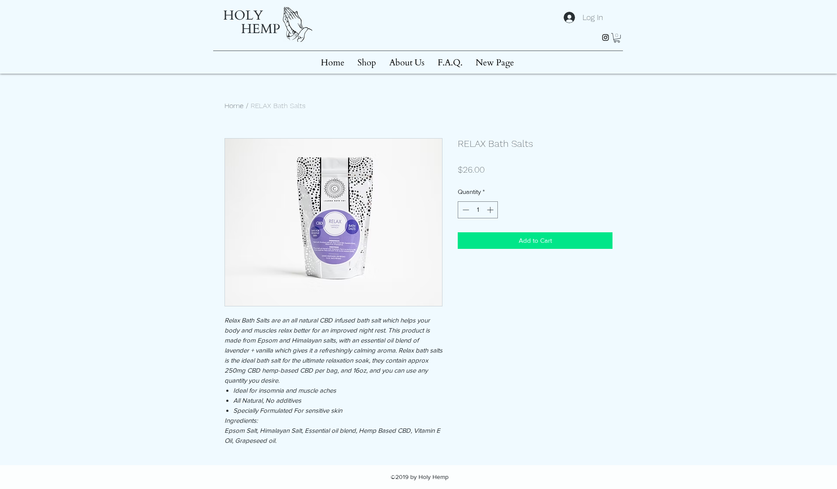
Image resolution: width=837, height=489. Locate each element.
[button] (617, 38)
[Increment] (491, 210)
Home (234, 106)
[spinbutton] (478, 210)
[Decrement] (465, 210)
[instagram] (605, 37)
